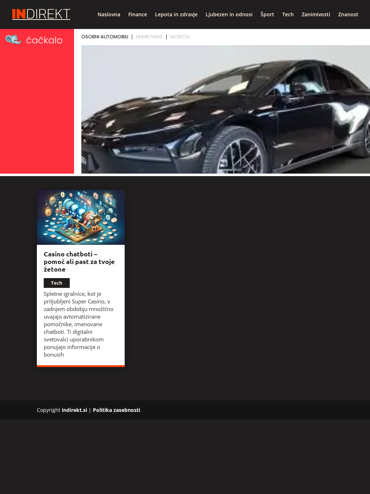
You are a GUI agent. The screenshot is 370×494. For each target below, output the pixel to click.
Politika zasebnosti (116, 409)
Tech (288, 15)
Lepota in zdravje (176, 15)
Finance (137, 15)
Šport (267, 15)
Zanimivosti (316, 15)
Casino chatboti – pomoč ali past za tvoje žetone (79, 261)
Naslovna (109, 15)
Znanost (348, 15)
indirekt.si (74, 409)
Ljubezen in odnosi (229, 15)
